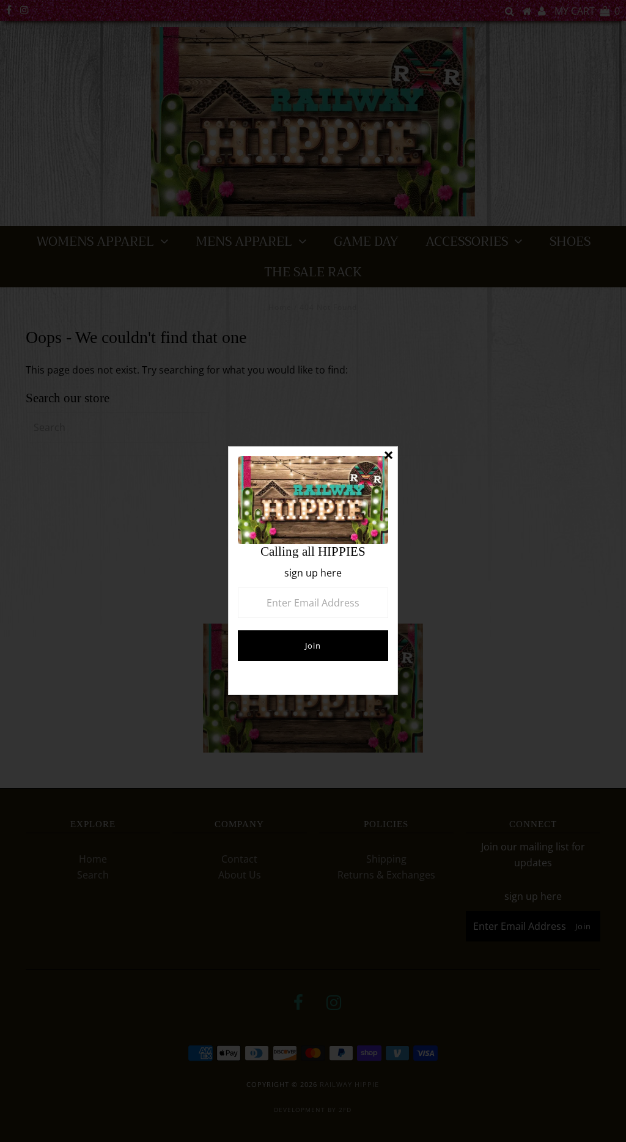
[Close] (388, 456)
